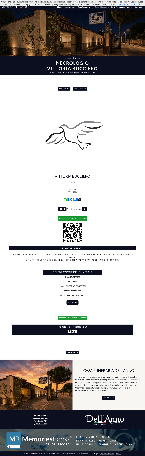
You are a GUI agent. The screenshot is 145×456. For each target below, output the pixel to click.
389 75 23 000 (41, 423)
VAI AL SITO (109, 397)
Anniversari (70, 7)
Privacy (118, 454)
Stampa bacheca (80, 89)
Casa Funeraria (84, 7)
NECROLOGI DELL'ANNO (14, 7)
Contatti (138, 7)
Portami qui (72, 302)
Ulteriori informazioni (126, 4)
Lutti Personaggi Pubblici (121, 7)
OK (139, 4)
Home (59, 7)
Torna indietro (64, 89)
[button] (73, 331)
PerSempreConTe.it (107, 454)
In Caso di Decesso (101, 7)
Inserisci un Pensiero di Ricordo (72, 218)
